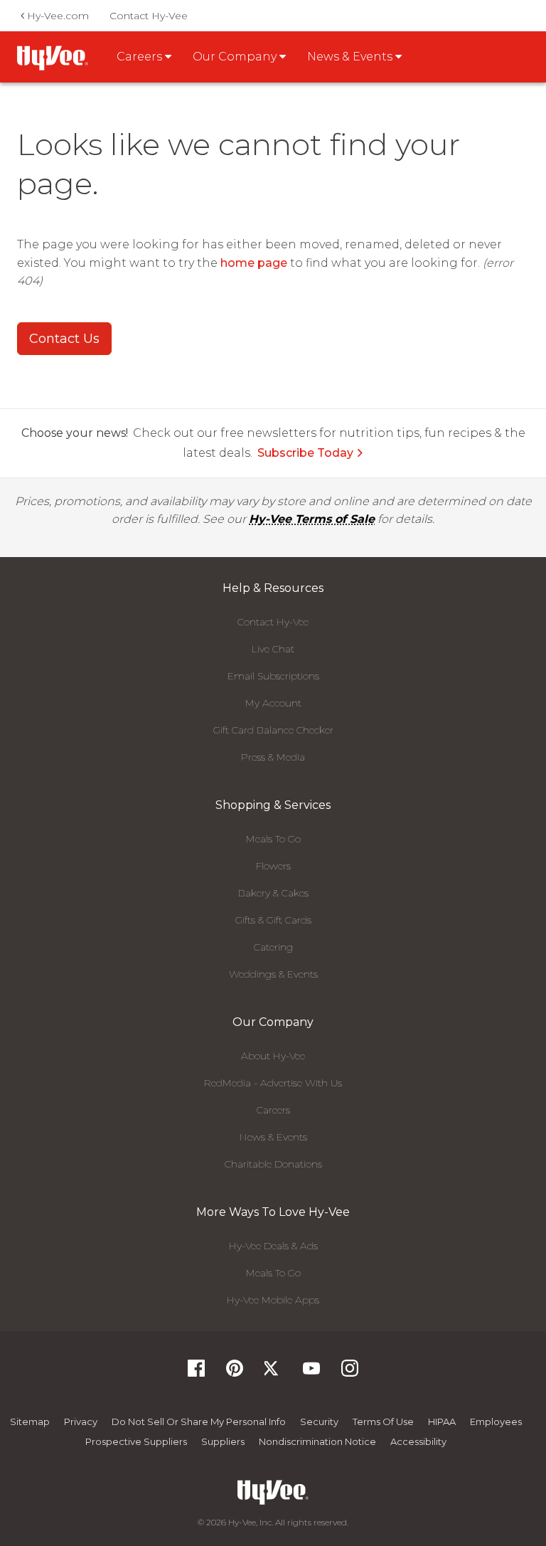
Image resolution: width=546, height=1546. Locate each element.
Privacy (80, 1421)
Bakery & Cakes (273, 892)
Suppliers (223, 1441)
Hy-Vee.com (56, 15)
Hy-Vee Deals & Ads (273, 1245)
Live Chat (273, 648)
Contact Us (64, 338)
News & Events (273, 1137)
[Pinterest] (234, 1373)
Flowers (273, 865)
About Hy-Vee (273, 1055)
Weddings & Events (273, 974)
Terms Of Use (383, 1421)
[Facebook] (196, 1373)
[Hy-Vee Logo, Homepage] (273, 1492)
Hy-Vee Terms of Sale (312, 519)
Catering (273, 947)
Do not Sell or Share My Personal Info (199, 1421)
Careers (273, 1109)
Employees (496, 1421)
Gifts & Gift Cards (273, 920)
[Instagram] (349, 1373)
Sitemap (30, 1421)
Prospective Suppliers (136, 1441)
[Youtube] (311, 1373)
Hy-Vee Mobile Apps (273, 1299)
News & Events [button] (351, 56)
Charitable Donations (273, 1164)
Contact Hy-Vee (148, 15)
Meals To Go (273, 838)
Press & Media (273, 757)
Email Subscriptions (273, 675)
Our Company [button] (236, 56)
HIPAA (442, 1421)
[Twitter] (273, 1373)
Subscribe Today (305, 453)
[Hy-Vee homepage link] (52, 58)
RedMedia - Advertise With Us (273, 1082)
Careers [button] (141, 56)
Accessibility (418, 1441)
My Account (273, 703)
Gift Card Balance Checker (273, 730)
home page (253, 263)
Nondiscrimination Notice (317, 1441)
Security (319, 1421)
